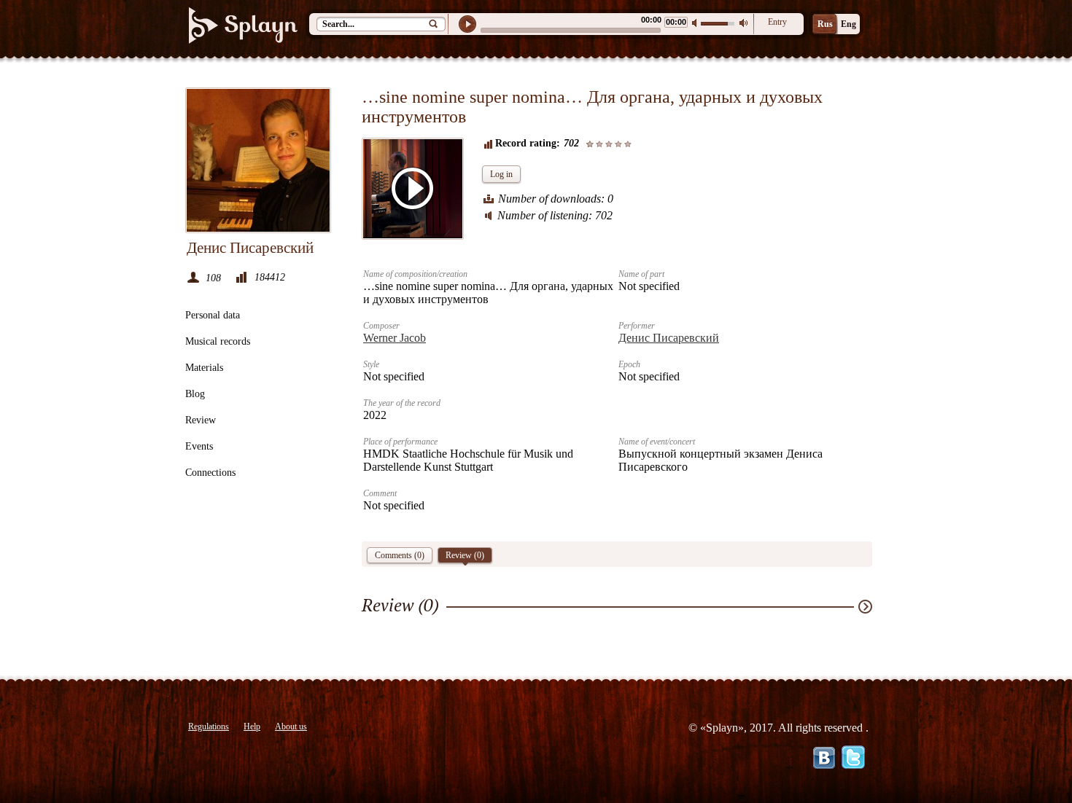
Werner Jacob (394, 338)
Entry (777, 22)
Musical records (217, 341)
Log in (501, 174)
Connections (210, 472)
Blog (195, 393)
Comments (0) (399, 555)
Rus (825, 24)
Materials (204, 367)
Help (252, 726)
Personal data (212, 315)
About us (291, 726)
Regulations (208, 726)
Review (200, 420)
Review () (465, 555)
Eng (848, 24)
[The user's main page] (258, 160)
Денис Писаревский (668, 338)
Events (199, 446)
